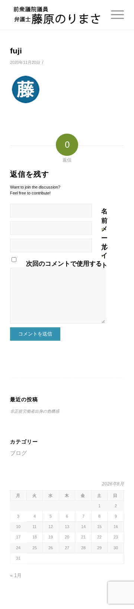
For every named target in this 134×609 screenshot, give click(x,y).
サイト (104, 256)
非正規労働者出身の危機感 (34, 411)
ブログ (18, 453)
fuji (16, 50)
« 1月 (16, 575)
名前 (104, 220)
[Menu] (113, 15)
